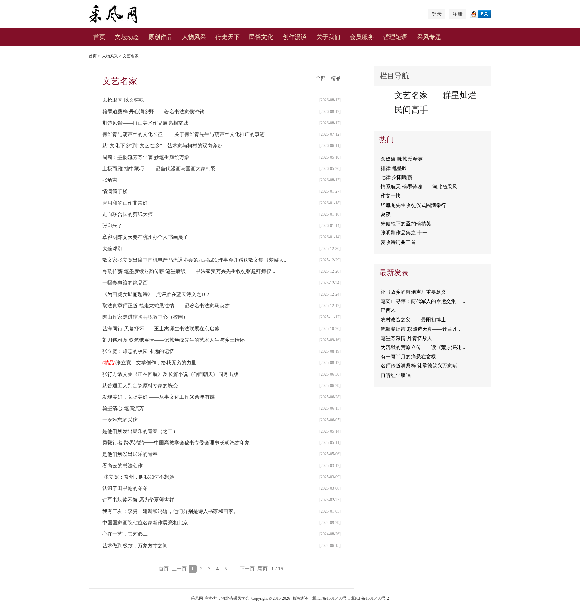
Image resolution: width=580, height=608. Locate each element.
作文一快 (391, 196)
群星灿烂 (459, 95)
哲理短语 (395, 37)
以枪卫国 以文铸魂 (123, 100)
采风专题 (429, 37)
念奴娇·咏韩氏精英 (402, 159)
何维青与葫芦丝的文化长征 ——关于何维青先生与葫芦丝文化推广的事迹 (183, 134)
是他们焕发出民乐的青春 (130, 454)
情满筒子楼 (115, 191)
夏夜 (386, 214)
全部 (321, 78)
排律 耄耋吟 (394, 168)
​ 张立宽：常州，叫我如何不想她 (138, 477)
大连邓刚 (112, 248)
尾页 (262, 568)
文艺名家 (131, 56)
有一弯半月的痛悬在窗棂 (408, 356)
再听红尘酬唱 (396, 375)
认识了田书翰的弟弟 (125, 488)
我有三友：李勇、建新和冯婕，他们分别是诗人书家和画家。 (170, 511)
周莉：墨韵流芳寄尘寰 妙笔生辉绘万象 (145, 157)
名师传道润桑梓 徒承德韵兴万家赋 (419, 365)
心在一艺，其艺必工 (125, 534)
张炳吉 (109, 180)
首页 (99, 37)
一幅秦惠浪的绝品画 (125, 283)
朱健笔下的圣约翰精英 (406, 223)
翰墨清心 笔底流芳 (123, 408)
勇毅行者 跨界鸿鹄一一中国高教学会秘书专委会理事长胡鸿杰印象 (176, 442)
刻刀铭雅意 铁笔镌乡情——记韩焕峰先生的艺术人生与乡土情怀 (173, 340)
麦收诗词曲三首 (398, 242)
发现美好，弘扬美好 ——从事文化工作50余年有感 (158, 397)
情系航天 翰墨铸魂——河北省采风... (421, 186)
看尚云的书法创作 (122, 465)
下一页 (247, 568)
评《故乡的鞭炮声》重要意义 (413, 292)
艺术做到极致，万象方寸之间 (135, 545)
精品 (336, 78)
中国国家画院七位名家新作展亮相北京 (145, 522)
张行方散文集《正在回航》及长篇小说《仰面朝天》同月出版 (170, 374)
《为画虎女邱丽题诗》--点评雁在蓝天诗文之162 (155, 294)
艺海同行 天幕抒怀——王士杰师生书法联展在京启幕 (161, 328)
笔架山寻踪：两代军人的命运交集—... (423, 301)
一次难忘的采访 (120, 420)
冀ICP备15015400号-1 (331, 598)
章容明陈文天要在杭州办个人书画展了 (145, 237)
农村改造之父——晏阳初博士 (413, 319)
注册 (457, 14)
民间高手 (411, 109)
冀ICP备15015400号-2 (370, 598)
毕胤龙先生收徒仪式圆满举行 (413, 205)
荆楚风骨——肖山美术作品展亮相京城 (145, 123)
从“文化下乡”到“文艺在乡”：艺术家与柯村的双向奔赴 (162, 145)
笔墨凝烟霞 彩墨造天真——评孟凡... (421, 329)
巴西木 (388, 310)
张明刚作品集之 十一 (404, 232)
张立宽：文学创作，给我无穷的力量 (156, 362)
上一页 (179, 568)
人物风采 (110, 56)
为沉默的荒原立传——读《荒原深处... (423, 347)
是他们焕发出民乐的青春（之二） (140, 431)
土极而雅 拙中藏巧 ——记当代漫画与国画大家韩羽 (159, 168)
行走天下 (227, 37)
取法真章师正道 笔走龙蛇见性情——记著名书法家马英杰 (166, 305)
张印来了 (112, 225)
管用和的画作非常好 (125, 203)
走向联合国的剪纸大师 (127, 214)
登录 (437, 14)
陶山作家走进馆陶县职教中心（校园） (145, 317)
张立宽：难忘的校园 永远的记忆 (138, 351)
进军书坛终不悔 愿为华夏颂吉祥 (138, 500)
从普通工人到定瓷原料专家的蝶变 (140, 385)
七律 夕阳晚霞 (396, 177)
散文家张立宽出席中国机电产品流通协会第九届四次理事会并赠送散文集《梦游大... (195, 260)
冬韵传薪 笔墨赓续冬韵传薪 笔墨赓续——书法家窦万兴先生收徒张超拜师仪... (188, 271)
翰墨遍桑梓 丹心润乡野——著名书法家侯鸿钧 (153, 111)
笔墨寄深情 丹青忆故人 (406, 338)
